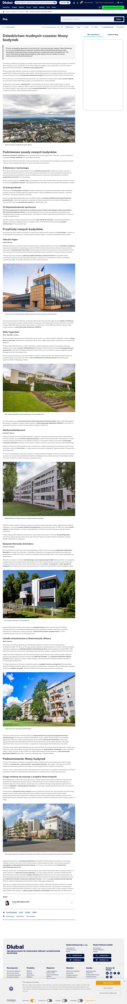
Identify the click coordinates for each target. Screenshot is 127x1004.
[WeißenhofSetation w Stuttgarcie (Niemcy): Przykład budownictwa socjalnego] (39, 489)
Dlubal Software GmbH (103, 945)
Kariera (54, 7)
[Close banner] (124, 981)
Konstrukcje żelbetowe (13, 971)
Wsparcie (21, 7)
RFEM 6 (34, 912)
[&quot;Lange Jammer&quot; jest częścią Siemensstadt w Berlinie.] (39, 699)
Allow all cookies (108, 983)
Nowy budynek (10, 916)
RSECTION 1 (30, 975)
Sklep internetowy (88, 2)
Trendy (21, 912)
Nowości (28, 7)
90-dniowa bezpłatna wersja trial (113, 7)
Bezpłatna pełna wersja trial (91, 972)
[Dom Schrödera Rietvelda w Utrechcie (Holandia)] (39, 594)
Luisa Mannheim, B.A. (108, 27)
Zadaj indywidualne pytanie (52, 975)
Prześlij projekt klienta (92, 975)
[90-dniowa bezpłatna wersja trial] (77, 2)
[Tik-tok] (107, 977)
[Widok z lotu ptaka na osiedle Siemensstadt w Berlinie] (39, 118)
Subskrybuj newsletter (73, 971)
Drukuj (78, 27)
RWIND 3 (29, 977)
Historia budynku (30, 916)
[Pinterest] (118, 973)
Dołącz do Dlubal (110, 969)
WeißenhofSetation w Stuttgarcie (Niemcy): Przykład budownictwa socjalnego (24, 518)
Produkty (14, 7)
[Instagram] (111, 977)
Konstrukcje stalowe (13, 973)
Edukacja (41, 7)
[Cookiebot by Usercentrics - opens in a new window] (11, 1000)
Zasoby (35, 7)
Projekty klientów (91, 977)
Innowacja (27, 912)
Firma (48, 7)
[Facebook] (114, 973)
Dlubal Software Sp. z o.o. (77, 945)
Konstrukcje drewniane (14, 975)
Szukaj (118, 19)
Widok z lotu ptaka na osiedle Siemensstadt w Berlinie (18, 145)
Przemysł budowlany (11, 912)
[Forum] (107, 973)
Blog (27, 11)
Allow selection (108, 988)
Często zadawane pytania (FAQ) (51, 972)
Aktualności (69, 973)
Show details (90, 1000)
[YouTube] (111, 973)
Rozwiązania (6, 7)
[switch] (49, 1000)
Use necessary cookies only (108, 993)
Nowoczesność (20, 916)
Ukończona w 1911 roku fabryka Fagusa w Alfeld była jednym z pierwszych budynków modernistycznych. (31, 314)
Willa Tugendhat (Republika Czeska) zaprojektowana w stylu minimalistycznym (24, 414)
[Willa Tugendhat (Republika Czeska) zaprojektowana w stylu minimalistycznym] (39, 388)
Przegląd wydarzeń (72, 975)
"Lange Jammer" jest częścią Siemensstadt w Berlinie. (18, 728)
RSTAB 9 (29, 973)
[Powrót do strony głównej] (7, 2)
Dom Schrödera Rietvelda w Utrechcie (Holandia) (17, 620)
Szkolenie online (71, 977)
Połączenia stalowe (13, 977)
